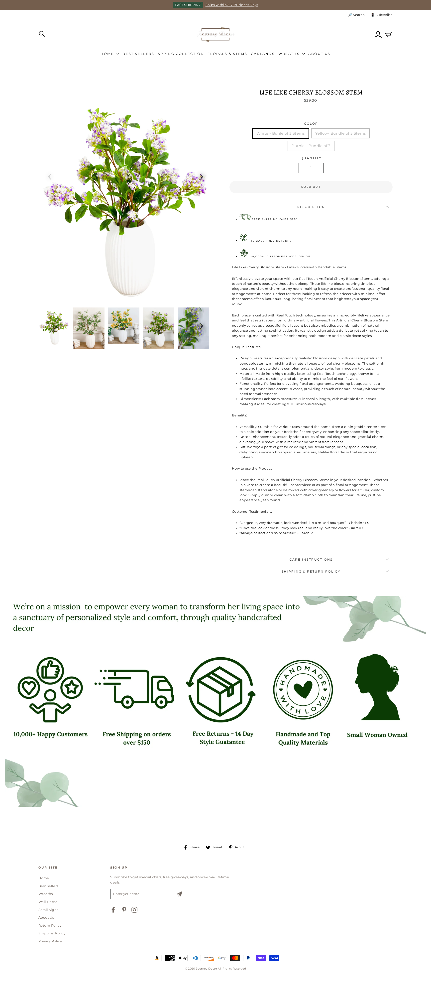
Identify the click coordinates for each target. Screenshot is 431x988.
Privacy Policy (50, 941)
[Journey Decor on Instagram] (134, 910)
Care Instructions (311, 559)
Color (311, 123)
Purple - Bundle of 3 (311, 145)
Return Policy (49, 925)
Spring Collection (181, 54)
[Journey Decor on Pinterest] (124, 910)
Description (311, 207)
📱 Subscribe (382, 15)
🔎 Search (356, 15)
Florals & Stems (227, 54)
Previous (50, 175)
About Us (319, 54)
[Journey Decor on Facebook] (113, 910)
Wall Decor (47, 902)
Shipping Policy (52, 933)
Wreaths (289, 54)
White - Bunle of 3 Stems (280, 133)
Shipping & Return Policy (311, 571)
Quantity (311, 158)
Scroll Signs (48, 910)
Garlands (263, 54)
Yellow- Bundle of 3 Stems (340, 133)
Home (108, 54)
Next (202, 175)
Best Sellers (138, 54)
